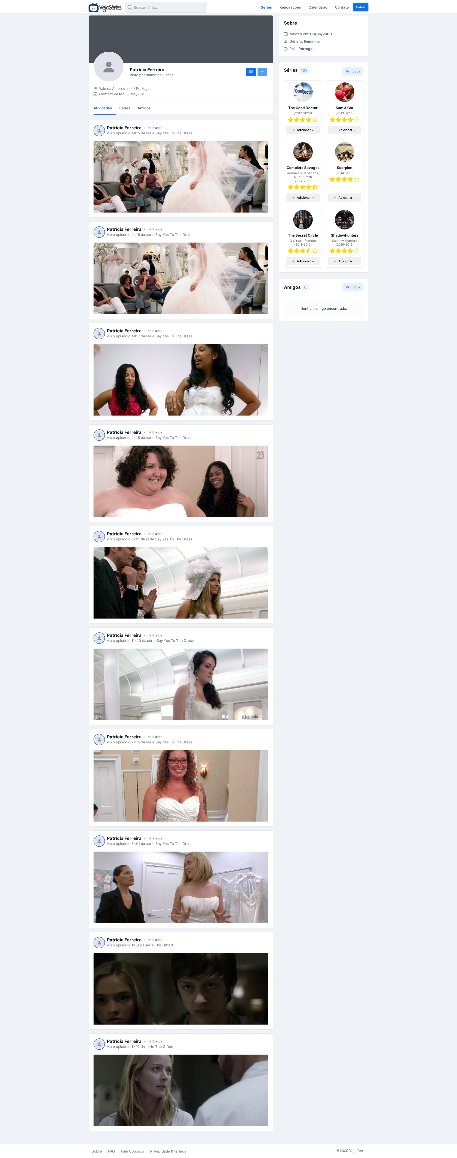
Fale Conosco (132, 1151)
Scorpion (344, 167)
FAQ (111, 1151)
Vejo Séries (358, 1150)
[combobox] (162, 8)
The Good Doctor (303, 108)
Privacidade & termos (168, 1151)
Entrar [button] (360, 7)
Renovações (290, 7)
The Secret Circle (303, 235)
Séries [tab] (124, 108)
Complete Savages (303, 167)
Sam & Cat (344, 108)
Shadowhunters (344, 235)
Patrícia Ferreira (124, 128)
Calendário (317, 7)
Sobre (97, 1151)
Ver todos (353, 71)
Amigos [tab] (144, 108)
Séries (266, 7)
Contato (342, 7)
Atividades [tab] (103, 108)
